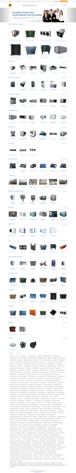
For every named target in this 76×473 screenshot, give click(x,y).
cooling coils (51, 396)
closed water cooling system (36, 406)
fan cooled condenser (53, 372)
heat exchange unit (31, 386)
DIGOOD (40, 471)
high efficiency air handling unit (34, 420)
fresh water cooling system (23, 430)
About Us (23, 1)
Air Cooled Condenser (22, 358)
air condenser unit (42, 364)
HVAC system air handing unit (55, 420)
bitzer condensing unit (57, 444)
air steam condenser (22, 374)
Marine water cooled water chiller (15, 452)
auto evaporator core (60, 366)
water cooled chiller (22, 450)
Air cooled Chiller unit (53, 459)
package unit (19, 461)
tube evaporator (27, 364)
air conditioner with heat (61, 416)
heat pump (28, 402)
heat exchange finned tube (58, 386)
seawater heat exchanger (59, 390)
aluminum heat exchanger (14, 386)
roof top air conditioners (37, 424)
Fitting (10, 338)
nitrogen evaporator (34, 366)
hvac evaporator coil (62, 360)
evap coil (11, 362)
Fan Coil (49, 358)
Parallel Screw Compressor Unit (15, 459)
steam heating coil (26, 398)
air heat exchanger (30, 384)
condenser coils (35, 370)
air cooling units (25, 420)
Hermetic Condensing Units (51, 446)
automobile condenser (23, 378)
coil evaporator (21, 368)
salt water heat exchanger (14, 390)
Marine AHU (30, 434)
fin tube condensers (31, 378)
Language (56, 1)
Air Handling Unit (13, 110)
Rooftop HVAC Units (52, 410)
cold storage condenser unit (14, 382)
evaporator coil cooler (44, 396)
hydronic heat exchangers (58, 388)
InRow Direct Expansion (57, 406)
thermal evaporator (59, 362)
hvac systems (12, 420)
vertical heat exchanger (42, 392)
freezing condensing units (52, 376)
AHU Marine (45, 434)
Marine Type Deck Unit (37, 436)
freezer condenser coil (35, 396)
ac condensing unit (13, 380)
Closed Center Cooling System (57, 404)
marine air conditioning (50, 432)
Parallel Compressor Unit (56, 457)
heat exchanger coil (23, 386)
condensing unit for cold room (36, 444)
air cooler (19, 438)
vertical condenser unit (61, 376)
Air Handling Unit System (22, 414)
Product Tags (18, 353)
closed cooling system (13, 430)
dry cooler (37, 438)
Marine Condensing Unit (59, 436)
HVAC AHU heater (13, 461)
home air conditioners (22, 426)
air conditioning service (44, 420)
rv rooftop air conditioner (23, 410)
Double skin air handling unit (48, 418)
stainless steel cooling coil (45, 398)
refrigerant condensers (29, 380)
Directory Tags (11, 353)
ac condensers (28, 370)
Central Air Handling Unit (51, 414)
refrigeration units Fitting (47, 356)
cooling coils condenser (35, 372)
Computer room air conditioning (45, 404)
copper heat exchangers (51, 392)
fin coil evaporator (43, 368)
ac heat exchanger (13, 394)
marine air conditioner (41, 432)
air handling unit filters (38, 418)
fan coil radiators (12, 396)
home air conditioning (30, 426)
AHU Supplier (36, 412)
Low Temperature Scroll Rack (37, 442)
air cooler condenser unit (42, 376)
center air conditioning (38, 430)
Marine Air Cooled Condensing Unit (48, 436)
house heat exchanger (41, 390)
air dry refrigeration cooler (58, 454)
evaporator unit (35, 360)
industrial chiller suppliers (51, 450)
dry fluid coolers (27, 440)
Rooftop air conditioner (15, 94)
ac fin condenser (46, 380)
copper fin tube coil (61, 398)
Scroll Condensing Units (61, 446)
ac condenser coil (58, 378)
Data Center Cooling (14, 77)
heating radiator (27, 396)
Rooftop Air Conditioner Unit (33, 410)
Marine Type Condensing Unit (15, 436)
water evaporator (13, 360)
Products (18, 1)
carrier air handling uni (58, 418)
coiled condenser (56, 374)
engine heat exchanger (32, 390)
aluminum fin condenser (14, 378)
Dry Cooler (11, 61)
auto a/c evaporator (51, 368)
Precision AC (31, 430)
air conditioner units (60, 412)
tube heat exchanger (37, 384)
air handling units (13, 404)
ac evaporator (20, 366)
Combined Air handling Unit (14, 418)
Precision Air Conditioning (14, 408)
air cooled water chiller (13, 450)
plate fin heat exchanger (55, 400)
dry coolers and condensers (19, 440)
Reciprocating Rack (61, 442)
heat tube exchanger (50, 390)
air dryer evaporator (35, 368)
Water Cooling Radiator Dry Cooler (26, 457)
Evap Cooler (22, 402)
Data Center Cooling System (21, 404)
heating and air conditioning (51, 412)
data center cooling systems (46, 406)
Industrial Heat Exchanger (16, 257)
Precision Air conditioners (57, 408)
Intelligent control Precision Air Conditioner (50, 430)
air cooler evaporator (19, 364)
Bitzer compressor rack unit (14, 446)
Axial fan (43, 402)
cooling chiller (47, 448)
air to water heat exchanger (48, 386)
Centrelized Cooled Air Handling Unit (16, 416)
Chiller (37, 448)
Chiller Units (12, 127)
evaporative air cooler (33, 362)
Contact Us (38, 1)
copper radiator (55, 394)
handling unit (31, 418)
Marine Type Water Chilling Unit (26, 436)
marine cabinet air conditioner (20, 432)
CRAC (41, 408)
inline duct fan (33, 402)
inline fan (38, 402)
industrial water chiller (42, 450)
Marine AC (11, 207)
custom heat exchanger (41, 394)
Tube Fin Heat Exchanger (32, 358)
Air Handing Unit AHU (13, 424)
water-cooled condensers (22, 376)
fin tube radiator (62, 394)
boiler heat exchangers (48, 388)
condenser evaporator (13, 368)
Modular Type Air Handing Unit (58, 422)
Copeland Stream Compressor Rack (16, 444)
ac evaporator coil (55, 358)
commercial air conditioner (51, 426)
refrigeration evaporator (28, 360)
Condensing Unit (13, 159)
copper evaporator (13, 366)
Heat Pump (12, 224)
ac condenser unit (61, 382)
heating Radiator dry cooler (14, 457)
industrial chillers (34, 450)
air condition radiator (20, 396)
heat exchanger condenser (34, 382)
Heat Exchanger (13, 273)
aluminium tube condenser (32, 376)
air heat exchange (32, 388)
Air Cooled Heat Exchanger (41, 358)
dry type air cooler (43, 438)
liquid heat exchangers (60, 392)
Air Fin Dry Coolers (47, 457)
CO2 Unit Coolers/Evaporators (52, 440)
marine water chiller (13, 438)
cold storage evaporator (50, 364)
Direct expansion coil (29, 400)
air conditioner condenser (21, 384)
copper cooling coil (54, 398)
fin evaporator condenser (31, 374)
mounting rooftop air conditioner (41, 428)
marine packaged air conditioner (54, 434)
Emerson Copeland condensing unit (26, 446)
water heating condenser (25, 382)
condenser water (19, 372)
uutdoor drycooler (61, 438)
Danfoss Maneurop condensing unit (39, 446)
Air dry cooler (41, 454)
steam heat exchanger (13, 388)
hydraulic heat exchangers (23, 392)
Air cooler (11, 143)
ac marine (11, 432)
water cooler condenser (44, 372)
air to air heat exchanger (47, 384)
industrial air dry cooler (49, 454)
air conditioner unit (45, 424)
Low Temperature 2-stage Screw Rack (24, 442)
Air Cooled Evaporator (13, 358)
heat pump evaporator (21, 370)
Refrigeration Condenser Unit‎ (47, 444)
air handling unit (42, 412)
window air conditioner (13, 426)
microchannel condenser (38, 400)
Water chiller (53, 448)
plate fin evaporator (46, 400)
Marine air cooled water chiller (27, 452)
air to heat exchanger (23, 390)
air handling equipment (52, 416)
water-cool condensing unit (47, 374)
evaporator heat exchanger (31, 394)
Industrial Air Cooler (33, 356)
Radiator (11, 322)
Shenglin (10, 1)
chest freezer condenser (52, 382)
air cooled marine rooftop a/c (22, 434)
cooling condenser (44, 382)
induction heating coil (13, 398)
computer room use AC (35, 408)
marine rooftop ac (13, 434)
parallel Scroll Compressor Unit (27, 459)
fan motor (54, 402)
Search (65, 5)
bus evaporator (58, 368)
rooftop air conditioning (53, 424)
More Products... (64, 24)
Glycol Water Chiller (26, 444)
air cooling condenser (13, 374)
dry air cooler (35, 454)
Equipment (33, 1)
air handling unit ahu (13, 414)
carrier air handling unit (61, 410)
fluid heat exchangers (39, 388)
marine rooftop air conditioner (60, 432)
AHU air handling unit (29, 422)
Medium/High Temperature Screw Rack (49, 442)
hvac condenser (12, 372)
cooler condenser (61, 372)
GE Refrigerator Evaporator (16, 24)
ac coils (41, 360)
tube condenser (39, 374)
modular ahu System (38, 422)
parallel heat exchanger (21, 394)
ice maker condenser (13, 376)
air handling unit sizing (31, 414)
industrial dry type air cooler (52, 438)
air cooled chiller (59, 448)
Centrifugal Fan (48, 402)
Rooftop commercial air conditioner (28, 428)
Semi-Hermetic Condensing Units (15, 448)
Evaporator (12, 306)
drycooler (11, 440)
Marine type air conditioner (51, 452)
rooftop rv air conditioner (43, 410)
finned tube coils (21, 400)
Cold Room (12, 175)
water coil (56, 396)
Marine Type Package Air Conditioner (40, 452)
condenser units (12, 384)
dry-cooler (24, 438)
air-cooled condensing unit (55, 380)
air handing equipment (13, 422)
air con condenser (34, 364)
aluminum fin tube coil (13, 400)
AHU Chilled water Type (37, 459)
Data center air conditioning (14, 406)
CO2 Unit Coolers (42, 440)
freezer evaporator (27, 366)
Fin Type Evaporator (56, 356)
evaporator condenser (47, 360)
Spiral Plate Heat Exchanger (16, 191)
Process (28, 1)
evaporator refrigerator (52, 366)
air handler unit (18, 420)
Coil (10, 240)
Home (15, 1)
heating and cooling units (35, 398)
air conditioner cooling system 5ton (15, 428)
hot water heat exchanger (23, 388)
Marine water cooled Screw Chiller (26, 454)
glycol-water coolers (30, 438)
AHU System (35, 416)
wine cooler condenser (38, 380)
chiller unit (28, 450)
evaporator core (19, 360)
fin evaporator (12, 364)
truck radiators (49, 394)
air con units (21, 424)
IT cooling (63, 406)
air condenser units (27, 372)
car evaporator (54, 360)
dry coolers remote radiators (38, 457)
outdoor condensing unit (40, 378)
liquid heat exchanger (32, 392)
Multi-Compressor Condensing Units (28, 448)
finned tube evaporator (43, 366)
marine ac (60, 430)
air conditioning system (28, 412)
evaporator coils (62, 358)
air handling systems (20, 412)
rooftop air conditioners (47, 408)
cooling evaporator (13, 370)
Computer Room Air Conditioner (33, 404)
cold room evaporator (42, 362)
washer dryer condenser (43, 370)
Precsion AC (22, 408)
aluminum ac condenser (50, 378)
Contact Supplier (64, 1)
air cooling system (22, 422)
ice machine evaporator (59, 364)
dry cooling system (35, 440)
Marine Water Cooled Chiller (14, 454)
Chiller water (41, 448)
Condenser (11, 289)
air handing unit (12, 412)
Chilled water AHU (46, 459)
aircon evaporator (17, 362)
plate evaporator (12, 402)
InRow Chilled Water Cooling (25, 406)
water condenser (51, 370)
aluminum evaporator (50, 362)
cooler (18, 402)
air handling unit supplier (47, 422)
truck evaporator (28, 368)
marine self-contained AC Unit (31, 432)
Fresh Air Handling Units (27, 416)
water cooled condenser (60, 370)
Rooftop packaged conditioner (41, 426)
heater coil (20, 398)
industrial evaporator (25, 362)
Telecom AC (27, 408)
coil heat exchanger (39, 386)
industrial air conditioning (43, 416)
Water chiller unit (61, 459)
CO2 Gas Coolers (61, 440)
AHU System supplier (23, 418)
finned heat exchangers (14, 392)
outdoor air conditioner (27, 424)
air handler (59, 402)
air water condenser (21, 380)
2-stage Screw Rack (13, 442)
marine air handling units (38, 434)
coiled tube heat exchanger (56, 384)
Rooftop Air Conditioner (14, 410)
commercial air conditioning (41, 414)
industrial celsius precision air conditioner (54, 428)
